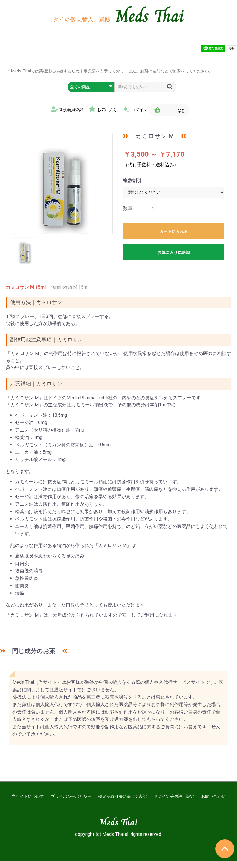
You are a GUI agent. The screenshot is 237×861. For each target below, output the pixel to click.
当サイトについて (28, 796)
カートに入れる (174, 231)
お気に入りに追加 (174, 252)
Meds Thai (149, 16)
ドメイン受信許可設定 (174, 796)
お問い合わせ (213, 796)
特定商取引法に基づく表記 (122, 796)
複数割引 (132, 180)
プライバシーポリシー (71, 796)
